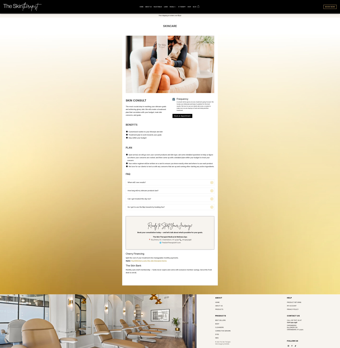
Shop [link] (189, 7)
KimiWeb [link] (226, 344)
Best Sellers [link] (220, 320)
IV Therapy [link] (182, 7)
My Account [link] (292, 306)
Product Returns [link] (294, 302)
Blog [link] (194, 7)
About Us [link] (148, 7)
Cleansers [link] (219, 327)
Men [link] (216, 338)
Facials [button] (172, 7)
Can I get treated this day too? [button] (139, 199)
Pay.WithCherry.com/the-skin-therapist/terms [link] (149, 261)
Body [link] (217, 324)
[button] (338, 335)
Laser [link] (166, 7)
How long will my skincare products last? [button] (143, 191)
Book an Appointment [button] (182, 116)
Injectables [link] (158, 7)
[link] (22, 11)
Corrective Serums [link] (223, 331)
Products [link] (219, 309)
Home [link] (141, 7)
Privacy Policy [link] (293, 309)
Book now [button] (330, 7)
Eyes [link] (217, 334)
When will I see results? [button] (137, 182)
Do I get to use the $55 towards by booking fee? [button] (146, 207)
